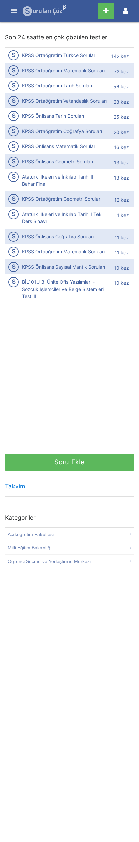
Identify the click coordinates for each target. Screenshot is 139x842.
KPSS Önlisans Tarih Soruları (70, 116)
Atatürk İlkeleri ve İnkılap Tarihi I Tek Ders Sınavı (70, 217)
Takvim (15, 486)
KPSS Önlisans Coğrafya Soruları (70, 236)
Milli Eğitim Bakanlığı (30, 547)
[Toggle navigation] (125, 11)
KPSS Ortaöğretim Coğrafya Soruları (70, 131)
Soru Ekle (69, 462)
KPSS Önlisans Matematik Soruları (70, 146)
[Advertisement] (69, 384)
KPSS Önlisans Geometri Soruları (70, 161)
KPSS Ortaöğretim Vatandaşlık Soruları (70, 101)
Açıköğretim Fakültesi (31, 534)
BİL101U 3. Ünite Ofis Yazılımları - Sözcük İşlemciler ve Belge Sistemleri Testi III (70, 288)
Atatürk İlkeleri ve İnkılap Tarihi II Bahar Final (70, 180)
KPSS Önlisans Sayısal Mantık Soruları (70, 267)
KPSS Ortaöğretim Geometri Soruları (70, 199)
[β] (43, 11)
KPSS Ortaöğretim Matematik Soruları (70, 70)
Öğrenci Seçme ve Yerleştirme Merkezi (49, 561)
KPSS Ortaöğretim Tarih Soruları (70, 85)
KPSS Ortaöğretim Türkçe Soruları (70, 55)
